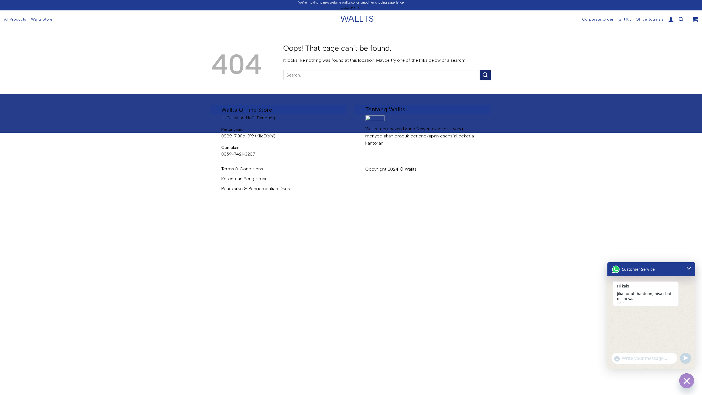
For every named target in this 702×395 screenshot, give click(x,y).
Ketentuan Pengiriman (244, 178)
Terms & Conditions (242, 168)
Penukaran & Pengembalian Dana (255, 188)
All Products (15, 19)
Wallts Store (42, 19)
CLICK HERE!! (351, 8)
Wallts (351, 18)
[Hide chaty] (686, 380)
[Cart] (695, 19)
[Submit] (485, 75)
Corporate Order (597, 19)
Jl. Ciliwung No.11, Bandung (248, 117)
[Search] (681, 19)
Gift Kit (624, 19)
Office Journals (649, 19)
